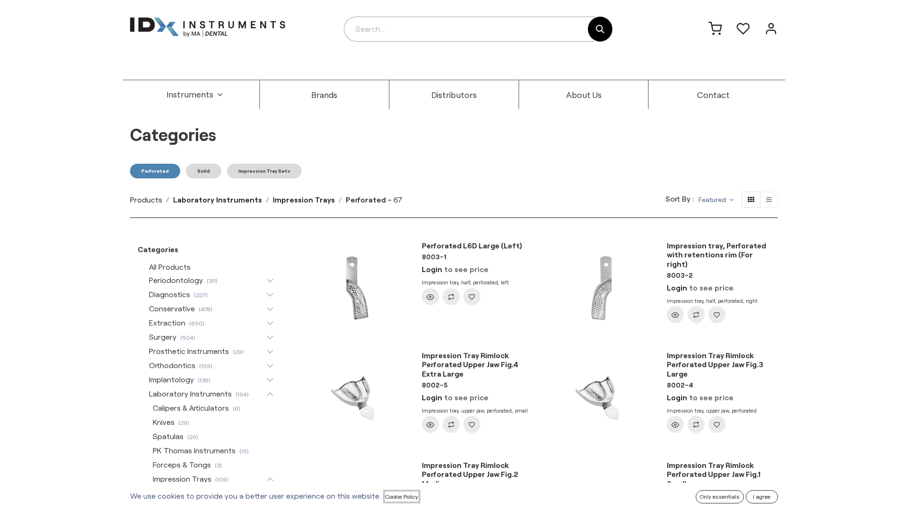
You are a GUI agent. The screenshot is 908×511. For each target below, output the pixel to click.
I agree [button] (761, 496)
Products (146, 199)
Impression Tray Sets (264, 171)
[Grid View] (751, 200)
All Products (170, 266)
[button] (716, 200)
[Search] (600, 29)
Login (432, 268)
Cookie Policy (401, 496)
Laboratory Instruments (217, 199)
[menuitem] (194, 94)
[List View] (769, 200)
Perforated (155, 171)
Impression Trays (304, 199)
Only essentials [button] (720, 496)
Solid (203, 171)
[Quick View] (430, 296)
